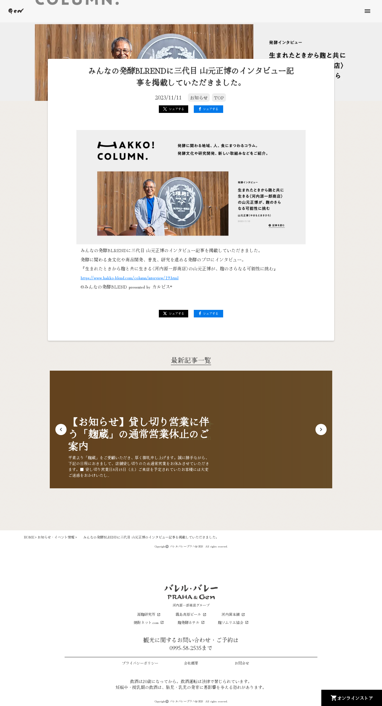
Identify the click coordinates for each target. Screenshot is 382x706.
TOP (219, 97)
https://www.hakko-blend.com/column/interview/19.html (129, 277)
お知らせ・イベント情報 (55, 537)
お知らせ (199, 97)
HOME (29, 537)
